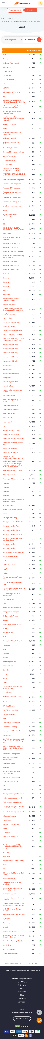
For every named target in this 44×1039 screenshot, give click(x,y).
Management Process (10, 837)
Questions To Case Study (12, 777)
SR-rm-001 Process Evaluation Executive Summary (13, 936)
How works (22, 982)
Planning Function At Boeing (12, 470)
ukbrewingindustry (9, 816)
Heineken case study (10, 261)
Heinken (5, 290)
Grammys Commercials (11, 824)
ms (4, 426)
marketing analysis (9, 662)
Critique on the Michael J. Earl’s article (14, 874)
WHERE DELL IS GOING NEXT (13, 624)
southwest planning (10, 565)
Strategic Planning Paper (11, 526)
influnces (6, 653)
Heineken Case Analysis (11, 243)
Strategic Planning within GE (12, 534)
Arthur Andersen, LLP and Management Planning (12, 106)
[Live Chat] (39, 1020)
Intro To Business (9, 314)
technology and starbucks (12, 608)
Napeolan (6, 670)
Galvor (5, 210)
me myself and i (8, 666)
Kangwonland (7, 71)
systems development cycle (13, 798)
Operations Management (11, 754)
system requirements (10, 953)
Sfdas (5, 513)
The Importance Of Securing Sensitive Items (13, 687)
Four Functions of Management (13, 180)
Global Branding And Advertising (10, 215)
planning (6, 495)
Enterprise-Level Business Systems (12, 883)
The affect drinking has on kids (14, 812)
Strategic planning (9, 548)
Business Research (9, 138)
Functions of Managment (11, 722)
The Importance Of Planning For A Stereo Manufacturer (14, 589)
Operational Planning (10, 448)
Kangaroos (6, 832)
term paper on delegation (11, 612)
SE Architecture (8, 505)
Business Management (11, 63)
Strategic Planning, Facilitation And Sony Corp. (13, 539)
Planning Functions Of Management (10, 758)
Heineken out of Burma (11, 270)
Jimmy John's (7, 318)
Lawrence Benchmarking (11, 322)
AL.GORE (6, 852)
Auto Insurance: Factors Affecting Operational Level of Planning (13, 118)
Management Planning (10, 344)
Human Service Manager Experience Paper (11, 299)
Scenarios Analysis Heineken (13, 509)
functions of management (12, 206)
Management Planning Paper (13, 731)
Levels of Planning (9, 326)
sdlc (4, 560)
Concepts (6, 59)
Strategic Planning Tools (11, 530)
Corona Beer (7, 67)
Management (7, 365)
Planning (6, 483)
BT (4, 869)
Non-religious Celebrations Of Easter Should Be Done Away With (13, 748)
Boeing (5, 128)
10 (33, 963)
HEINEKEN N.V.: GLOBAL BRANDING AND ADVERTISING (13, 229)
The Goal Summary (9, 80)
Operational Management (12, 434)
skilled (5, 682)
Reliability (6, 927)
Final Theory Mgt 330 (10, 710)
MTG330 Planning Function (12, 335)
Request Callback (15, 10)
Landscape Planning (10, 727)
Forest (5, 718)
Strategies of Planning (10, 556)
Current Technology (9, 156)
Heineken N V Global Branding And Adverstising (13, 256)
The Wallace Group (9, 599)
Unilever (5, 620)
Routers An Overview (10, 931)
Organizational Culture (10, 452)
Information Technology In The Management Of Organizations (13, 904)
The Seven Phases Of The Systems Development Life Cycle (12, 846)
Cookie (5, 702)
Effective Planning (9, 160)
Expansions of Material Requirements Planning (11, 169)
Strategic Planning (9, 544)
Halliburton (6, 856)
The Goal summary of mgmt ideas (12, 578)
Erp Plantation (7, 164)
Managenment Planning (11, 373)
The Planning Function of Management (11, 594)
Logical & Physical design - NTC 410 (12, 910)
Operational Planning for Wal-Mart (13, 443)
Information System (9, 894)
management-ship (9, 413)
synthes (5, 573)
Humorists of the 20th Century (13, 860)
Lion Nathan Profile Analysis (12, 330)
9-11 (4, 55)
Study (5, 678)
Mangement (7, 377)
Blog (22, 995)
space (5, 841)
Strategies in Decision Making (13, 552)
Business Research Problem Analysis (12, 697)
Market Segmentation (10, 382)
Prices (22, 988)
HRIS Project (7, 234)
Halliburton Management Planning (11, 238)
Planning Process (9, 763)
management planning (10, 405)
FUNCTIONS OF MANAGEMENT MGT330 (14, 175)
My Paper (6, 919)
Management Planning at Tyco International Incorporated (13, 339)
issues (5, 865)
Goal (4, 220)
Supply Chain (7, 945)
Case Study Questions (10, 148)
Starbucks (6, 790)
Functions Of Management (12, 184)
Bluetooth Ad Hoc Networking (13, 641)
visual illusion (7, 820)
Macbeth (6, 657)
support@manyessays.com (22, 1013)
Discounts (22, 992)
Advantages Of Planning (11, 92)
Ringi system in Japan (10, 781)
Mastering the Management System (12, 391)
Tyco (4, 603)
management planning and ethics (12, 400)
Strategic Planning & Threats (13, 522)
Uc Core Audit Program (11, 616)
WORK (5, 628)
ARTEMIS (6, 88)
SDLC (5, 785)
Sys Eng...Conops (9, 949)
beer (4, 649)
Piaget (5, 828)
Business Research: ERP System (11, 143)
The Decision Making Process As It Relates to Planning (13, 807)
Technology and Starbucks (12, 802)
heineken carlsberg (9, 304)
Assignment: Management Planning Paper (12, 112)
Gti (4, 224)
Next (36, 963)
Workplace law (8, 632)
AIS (4, 84)
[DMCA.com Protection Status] (22, 1026)
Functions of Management (12, 198)
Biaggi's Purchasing (10, 124)
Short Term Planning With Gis (13, 941)
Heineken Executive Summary (13, 252)
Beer (4, 637)
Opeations (6, 923)
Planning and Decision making (13, 479)
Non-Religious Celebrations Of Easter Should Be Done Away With (13, 740)
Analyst (5, 96)
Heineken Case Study (10, 247)
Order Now (31, 10)
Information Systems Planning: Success (13, 898)
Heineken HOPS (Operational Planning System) (13, 889)
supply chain (7, 569)
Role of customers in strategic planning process (13, 500)
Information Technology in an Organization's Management (13, 309)
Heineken (6, 274)
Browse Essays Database (22, 979)
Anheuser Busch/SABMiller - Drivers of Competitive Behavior (14, 101)
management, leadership (11, 409)
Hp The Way (7, 294)
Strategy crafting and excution (13, 794)
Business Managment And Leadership (12, 133)
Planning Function (9, 475)
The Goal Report (8, 75)
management (7, 418)
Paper (5, 674)
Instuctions (6, 645)
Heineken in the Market (11, 265)
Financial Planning (9, 714)
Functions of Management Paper (12, 193)
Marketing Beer (8, 386)
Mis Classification (9, 395)
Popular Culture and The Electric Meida (11, 772)
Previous (14, 963)
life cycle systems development (14, 914)
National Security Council (11, 430)
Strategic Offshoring (10, 518)
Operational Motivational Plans (13, 438)
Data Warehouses (9, 878)
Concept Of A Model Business (13, 152)
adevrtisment (7, 692)
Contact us (22, 998)
